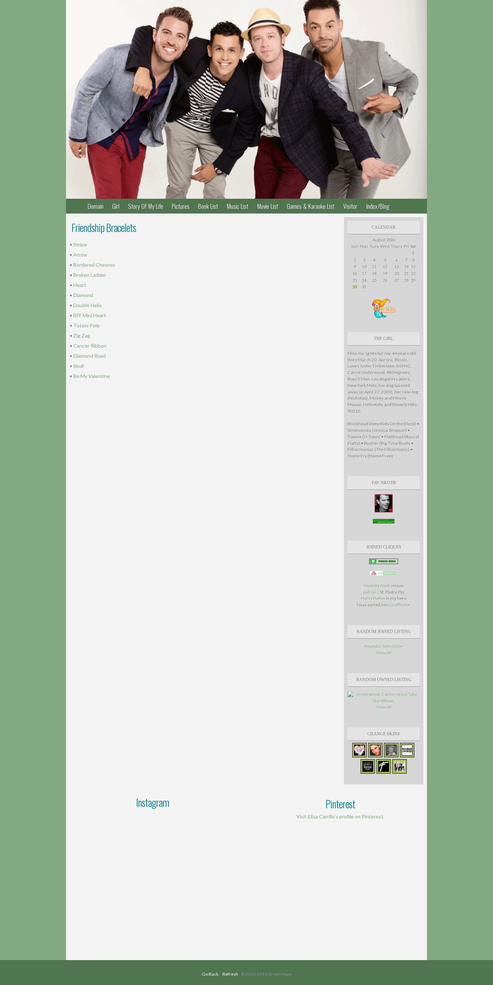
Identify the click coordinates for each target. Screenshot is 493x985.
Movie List (267, 206)
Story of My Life (145, 206)
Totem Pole (86, 325)
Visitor (350, 206)
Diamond (83, 295)
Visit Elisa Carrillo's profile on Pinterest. (340, 816)
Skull (78, 366)
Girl (115, 206)
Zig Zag (81, 335)
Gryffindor (399, 604)
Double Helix (87, 305)
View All (384, 652)
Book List (208, 206)
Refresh (230, 974)
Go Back (210, 974)
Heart (79, 285)
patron (369, 592)
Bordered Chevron (94, 265)
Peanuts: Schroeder (384, 646)
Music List (237, 206)
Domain (96, 206)
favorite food (376, 585)
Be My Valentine (91, 376)
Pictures (180, 206)
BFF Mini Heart (89, 315)
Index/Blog (377, 206)
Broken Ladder (89, 275)
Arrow (80, 254)
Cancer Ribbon (89, 346)
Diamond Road (89, 356)
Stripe (80, 244)
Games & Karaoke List (311, 206)
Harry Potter (373, 598)
